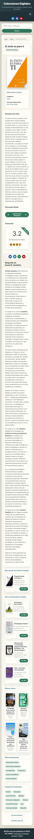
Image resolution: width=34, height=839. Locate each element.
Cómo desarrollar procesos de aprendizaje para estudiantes (11, 741)
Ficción (8, 792)
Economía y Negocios (13, 800)
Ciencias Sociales (11, 808)
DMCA (21, 836)
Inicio (6, 39)
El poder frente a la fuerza (19, 577)
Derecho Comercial (23, 709)
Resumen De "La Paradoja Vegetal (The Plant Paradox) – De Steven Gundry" (20, 646)
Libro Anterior (18, 815)
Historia (25, 800)
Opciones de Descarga (17, 214)
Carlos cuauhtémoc (12, 774)
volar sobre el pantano (13, 766)
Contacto (14, 836)
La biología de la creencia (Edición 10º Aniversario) (10, 711)
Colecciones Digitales (17, 3)
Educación (17, 792)
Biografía (23, 808)
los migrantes (10, 770)
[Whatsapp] (19, 256)
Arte (22, 804)
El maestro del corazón (18, 603)
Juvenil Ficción (11, 796)
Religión (21, 796)
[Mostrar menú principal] (30, 14)
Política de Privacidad (21, 834)
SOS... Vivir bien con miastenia (19, 669)
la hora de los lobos (12, 762)
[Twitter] (13, 18)
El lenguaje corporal (21, 624)
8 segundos (21, 770)
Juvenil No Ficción (12, 804)
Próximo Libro (16, 821)
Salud (11, 39)
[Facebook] (17, 18)
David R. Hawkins (12, 50)
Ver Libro (23, 589)
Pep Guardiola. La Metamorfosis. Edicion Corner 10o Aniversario (23, 743)
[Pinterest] (21, 18)
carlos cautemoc (11, 778)
